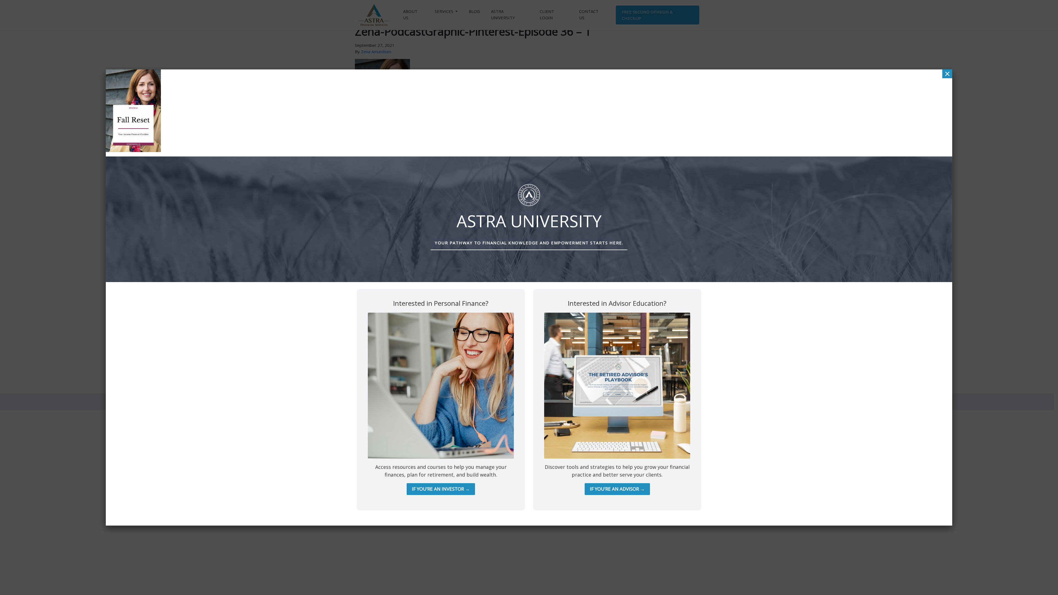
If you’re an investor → (441, 489)
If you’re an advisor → (617, 489)
